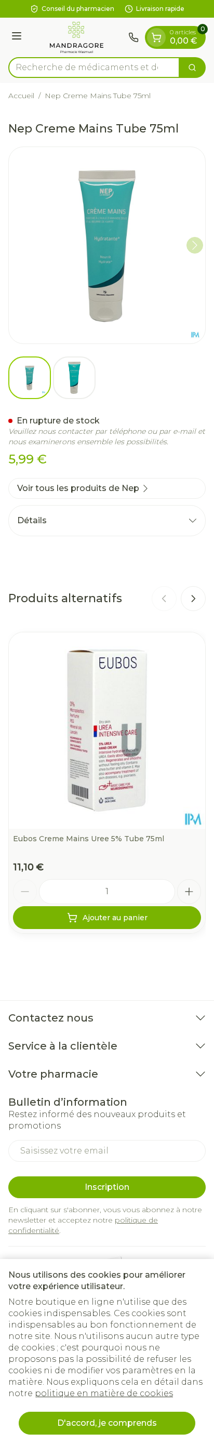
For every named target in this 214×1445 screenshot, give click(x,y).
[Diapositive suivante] (193, 598)
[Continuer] (194, 245)
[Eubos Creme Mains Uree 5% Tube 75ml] (107, 730)
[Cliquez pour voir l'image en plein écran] (107, 245)
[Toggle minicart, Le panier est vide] (156, 37)
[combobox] (94, 67)
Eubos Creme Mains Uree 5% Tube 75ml (88, 838)
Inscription (107, 1187)
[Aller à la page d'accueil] (76, 37)
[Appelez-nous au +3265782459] (133, 37)
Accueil (21, 95)
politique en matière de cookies (104, 1393)
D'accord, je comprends (107, 1423)
